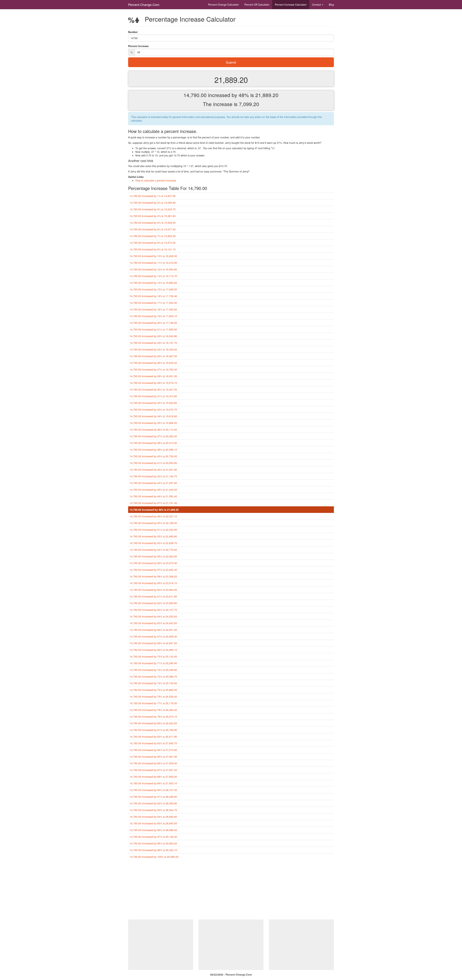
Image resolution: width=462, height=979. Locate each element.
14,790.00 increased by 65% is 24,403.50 (153, 623)
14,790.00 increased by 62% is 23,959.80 (153, 603)
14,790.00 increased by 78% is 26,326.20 (153, 710)
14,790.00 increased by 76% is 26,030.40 (153, 696)
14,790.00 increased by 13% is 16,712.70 (153, 276)
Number (133, 32)
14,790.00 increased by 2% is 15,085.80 (153, 202)
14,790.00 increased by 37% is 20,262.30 (153, 436)
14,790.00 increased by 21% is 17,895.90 (153, 329)
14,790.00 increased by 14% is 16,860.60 (153, 282)
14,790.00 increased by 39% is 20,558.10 (153, 449)
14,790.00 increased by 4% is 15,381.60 (153, 216)
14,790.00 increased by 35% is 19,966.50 (153, 423)
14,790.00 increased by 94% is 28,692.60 (153, 816)
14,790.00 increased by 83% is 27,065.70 (153, 743)
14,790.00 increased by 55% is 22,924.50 (153, 556)
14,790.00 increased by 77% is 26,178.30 (153, 703)
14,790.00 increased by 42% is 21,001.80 (153, 469)
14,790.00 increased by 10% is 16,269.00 (153, 256)
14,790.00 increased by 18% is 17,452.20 (153, 309)
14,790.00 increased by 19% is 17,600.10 (153, 316)
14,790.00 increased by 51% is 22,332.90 (153, 529)
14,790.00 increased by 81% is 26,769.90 (153, 730)
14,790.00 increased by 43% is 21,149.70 (153, 476)
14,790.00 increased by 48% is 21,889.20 (154, 509)
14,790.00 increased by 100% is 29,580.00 (154, 856)
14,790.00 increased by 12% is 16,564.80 (153, 269)
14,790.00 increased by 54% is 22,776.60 (153, 549)
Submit (231, 62)
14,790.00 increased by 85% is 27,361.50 (153, 756)
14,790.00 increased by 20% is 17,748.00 (153, 323)
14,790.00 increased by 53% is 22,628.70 (153, 543)
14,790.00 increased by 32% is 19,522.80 (153, 403)
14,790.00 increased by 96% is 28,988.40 (153, 830)
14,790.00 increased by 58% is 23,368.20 (153, 576)
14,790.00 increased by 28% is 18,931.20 (153, 376)
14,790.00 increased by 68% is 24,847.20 (153, 643)
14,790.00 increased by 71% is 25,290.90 (153, 663)
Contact (317, 4)
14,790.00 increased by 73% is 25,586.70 (153, 676)
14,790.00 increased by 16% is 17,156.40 (153, 296)
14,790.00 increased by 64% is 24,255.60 (153, 616)
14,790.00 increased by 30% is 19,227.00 (153, 389)
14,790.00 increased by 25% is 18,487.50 (153, 356)
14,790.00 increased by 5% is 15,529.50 (153, 222)
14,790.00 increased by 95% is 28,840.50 (153, 823)
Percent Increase (291, 4)
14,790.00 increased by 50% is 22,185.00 (153, 523)
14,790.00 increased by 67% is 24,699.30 (153, 636)
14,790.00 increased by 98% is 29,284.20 (153, 843)
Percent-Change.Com (143, 4)
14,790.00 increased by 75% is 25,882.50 (153, 690)
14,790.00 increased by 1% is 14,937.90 (153, 196)
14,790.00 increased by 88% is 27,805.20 (153, 776)
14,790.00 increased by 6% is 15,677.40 (153, 229)
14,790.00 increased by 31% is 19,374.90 (153, 396)
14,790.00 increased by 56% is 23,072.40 (153, 563)
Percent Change (223, 4)
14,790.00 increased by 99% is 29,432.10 (153, 850)
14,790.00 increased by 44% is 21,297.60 (153, 483)
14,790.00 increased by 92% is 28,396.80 (153, 803)
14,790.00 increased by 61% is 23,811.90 (153, 596)
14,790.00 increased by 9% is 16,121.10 (153, 249)
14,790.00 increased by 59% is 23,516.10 (153, 583)
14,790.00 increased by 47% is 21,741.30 (153, 503)
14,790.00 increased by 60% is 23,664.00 (153, 590)
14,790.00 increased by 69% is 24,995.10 (153, 650)
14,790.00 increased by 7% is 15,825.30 (153, 236)
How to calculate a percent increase (155, 180)
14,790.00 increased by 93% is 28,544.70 (153, 810)
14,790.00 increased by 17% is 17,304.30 (153, 303)
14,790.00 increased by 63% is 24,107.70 (153, 610)
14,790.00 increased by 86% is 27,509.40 (153, 763)
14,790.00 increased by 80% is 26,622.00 (153, 723)
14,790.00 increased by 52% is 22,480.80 (153, 536)
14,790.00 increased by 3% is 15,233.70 (153, 209)
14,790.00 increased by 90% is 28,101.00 (153, 790)
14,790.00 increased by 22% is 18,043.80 (153, 336)
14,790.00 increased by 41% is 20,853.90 (153, 463)
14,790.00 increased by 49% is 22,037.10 (153, 516)
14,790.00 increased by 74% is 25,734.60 (153, 683)
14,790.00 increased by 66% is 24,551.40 (153, 630)
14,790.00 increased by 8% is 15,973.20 (153, 242)
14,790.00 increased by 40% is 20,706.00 (153, 456)
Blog (331, 4)
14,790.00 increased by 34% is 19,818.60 (153, 416)
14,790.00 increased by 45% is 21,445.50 (153, 489)
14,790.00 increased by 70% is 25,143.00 (153, 656)
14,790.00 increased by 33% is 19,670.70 (153, 409)
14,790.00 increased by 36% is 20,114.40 (153, 429)
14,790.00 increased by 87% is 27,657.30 (153, 770)
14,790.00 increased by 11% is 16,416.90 (153, 262)
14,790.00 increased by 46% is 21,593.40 (153, 496)
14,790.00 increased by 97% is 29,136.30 (153, 836)
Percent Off (256, 4)
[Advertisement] (231, 890)
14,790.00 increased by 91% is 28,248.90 (153, 796)
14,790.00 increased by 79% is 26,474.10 (153, 716)
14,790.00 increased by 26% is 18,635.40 (153, 363)
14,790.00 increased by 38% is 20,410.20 (153, 443)
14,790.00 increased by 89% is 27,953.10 (153, 783)
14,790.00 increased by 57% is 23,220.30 (153, 569)
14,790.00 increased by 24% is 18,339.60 (153, 349)
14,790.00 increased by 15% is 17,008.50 (153, 289)
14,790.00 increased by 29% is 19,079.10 (153, 383)
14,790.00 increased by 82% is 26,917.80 (153, 736)
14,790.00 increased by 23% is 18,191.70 (153, 343)
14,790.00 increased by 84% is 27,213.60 (153, 750)
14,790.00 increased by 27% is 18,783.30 (153, 369)
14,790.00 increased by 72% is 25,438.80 (153, 670)
